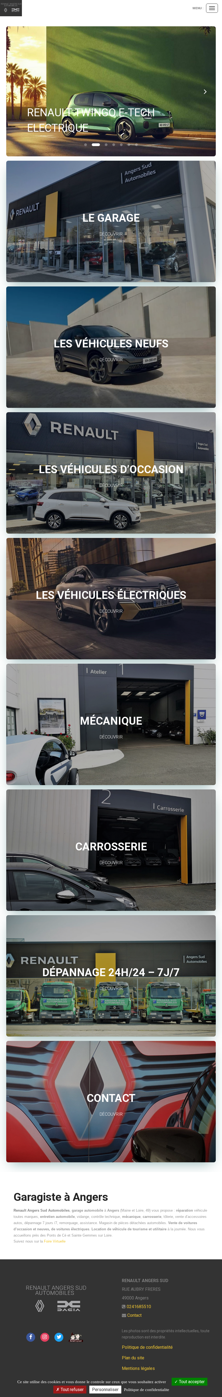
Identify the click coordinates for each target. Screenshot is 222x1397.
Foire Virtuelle (55, 1241)
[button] (16, 91)
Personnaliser (105, 1389)
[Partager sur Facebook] (30, 1336)
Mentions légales (138, 1368)
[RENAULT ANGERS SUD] (11, 8)
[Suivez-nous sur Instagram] (45, 1336)
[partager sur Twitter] (59, 1336)
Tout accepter (191, 1381)
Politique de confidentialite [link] (146, 1390)
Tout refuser (72, 1389)
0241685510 (139, 1306)
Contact (134, 1315)
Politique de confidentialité (147, 1347)
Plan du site (133, 1357)
